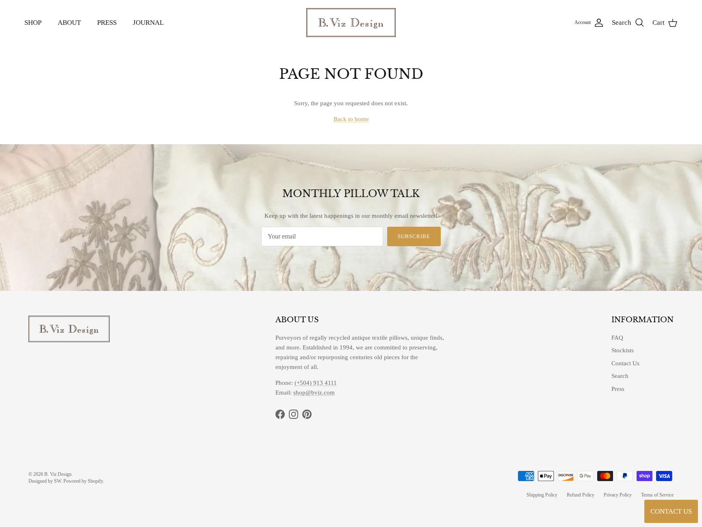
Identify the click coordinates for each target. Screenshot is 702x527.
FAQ (617, 337)
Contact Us (625, 363)
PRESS (107, 22)
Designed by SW (44, 481)
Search (619, 376)
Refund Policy (580, 495)
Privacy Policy (618, 495)
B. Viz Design (58, 474)
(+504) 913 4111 (316, 383)
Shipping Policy (541, 495)
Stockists (622, 350)
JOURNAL (148, 22)
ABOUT (69, 22)
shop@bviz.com (314, 392)
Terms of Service (657, 495)
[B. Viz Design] (351, 22)
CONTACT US (671, 511)
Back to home (351, 119)
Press (617, 389)
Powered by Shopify (83, 481)
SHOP (32, 22)
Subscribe (414, 236)
